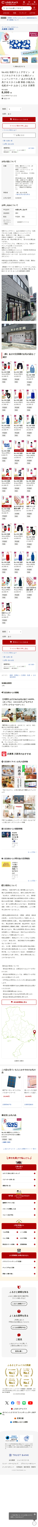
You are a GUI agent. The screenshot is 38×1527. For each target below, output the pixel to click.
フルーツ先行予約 (8, 1215)
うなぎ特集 (6, 1232)
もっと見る (31, 852)
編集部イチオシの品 (8, 1202)
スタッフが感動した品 (9, 1209)
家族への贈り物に (8, 1273)
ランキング (22, 13)
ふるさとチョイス (20, 1409)
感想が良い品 (7, 1185)
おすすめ (32, 13)
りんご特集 (6, 1238)
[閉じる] (35, 1515)
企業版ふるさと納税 (20, 1422)
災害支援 (20, 1418)
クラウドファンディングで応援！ (12, 1261)
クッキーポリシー (8, 1467)
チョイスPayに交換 (8, 1267)
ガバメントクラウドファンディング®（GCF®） (19, 1413)
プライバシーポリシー (28, 1463)
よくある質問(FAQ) (19, 1327)
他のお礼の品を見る (23, 194)
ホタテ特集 (23, 1238)
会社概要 (12, 1460)
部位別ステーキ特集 (8, 1244)
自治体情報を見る (20, 1002)
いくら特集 (23, 1232)
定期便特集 (23, 1244)
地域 (14, 13)
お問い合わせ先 (9, 144)
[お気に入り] (34, 1523)
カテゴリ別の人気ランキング (11, 1173)
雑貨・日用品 (14, 675)
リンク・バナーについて (10, 1463)
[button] (34, 8)
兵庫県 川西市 (7, 1142)
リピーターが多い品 (8, 1179)
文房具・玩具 (26, 675)
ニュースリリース (23, 1460)
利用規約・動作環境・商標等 (26, 1467)
